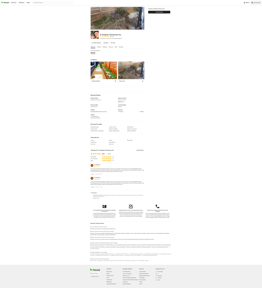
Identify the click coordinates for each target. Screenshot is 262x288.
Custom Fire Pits (134, 260)
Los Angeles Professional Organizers (149, 255)
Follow (142, 111)
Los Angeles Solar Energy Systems (136, 254)
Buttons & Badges (126, 283)
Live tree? (101, 195)
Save (114, 42)
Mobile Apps (109, 281)
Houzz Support (142, 279)
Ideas (28, 2)
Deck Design (141, 260)
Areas (116, 47)
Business (105, 47)
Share (106, 42)
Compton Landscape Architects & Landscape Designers (149, 244)
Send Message (159, 12)
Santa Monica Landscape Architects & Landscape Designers (113, 247)
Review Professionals (143, 273)
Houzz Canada (142, 271)
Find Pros (13, 2)
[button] (117, 170)
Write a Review (140, 150)
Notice (112, 275)
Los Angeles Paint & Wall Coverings (107, 254)
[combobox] (53, 2)
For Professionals (126, 271)
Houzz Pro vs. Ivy (126, 275)
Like (93, 174)
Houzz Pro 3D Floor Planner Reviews (130, 279)
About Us (93, 47)
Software (21, 2)
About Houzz (109, 271)
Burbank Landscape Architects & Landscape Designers (101, 244)
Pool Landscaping (126, 260)
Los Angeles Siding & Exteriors (121, 254)
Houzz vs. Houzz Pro (127, 273)
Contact (141, 281)
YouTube (159, 278)
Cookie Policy (109, 279)
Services (111, 47)
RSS (159, 280)
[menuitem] (14, 3)
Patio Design (106, 260)
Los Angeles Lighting (94, 254)
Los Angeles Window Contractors (117, 255)
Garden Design (93, 260)
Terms (107, 277)
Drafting (146, 260)
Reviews (121, 47)
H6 (92, 165)
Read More (93, 53)
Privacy (108, 275)
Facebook (160, 275)
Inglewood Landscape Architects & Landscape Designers (143, 246)
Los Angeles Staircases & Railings (151, 254)
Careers (108, 273)
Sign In (140, 283)
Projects (99, 47)
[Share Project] (115, 81)
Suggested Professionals (144, 275)
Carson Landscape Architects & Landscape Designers (125, 244)
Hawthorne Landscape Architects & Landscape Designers (117, 246)
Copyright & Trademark (111, 283)
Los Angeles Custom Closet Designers (133, 255)
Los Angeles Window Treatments (102, 255)
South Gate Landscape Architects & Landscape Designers (138, 247)
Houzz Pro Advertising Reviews (129, 277)
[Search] (34, 2)
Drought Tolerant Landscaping (115, 260)
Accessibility (142, 277)
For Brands (125, 281)
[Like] (91, 174)
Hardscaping (100, 260)
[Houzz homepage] (5, 2)
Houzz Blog (160, 271)
